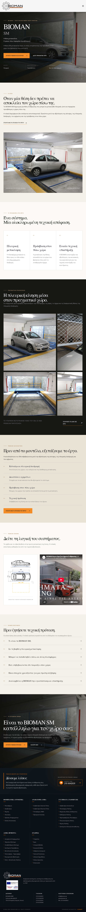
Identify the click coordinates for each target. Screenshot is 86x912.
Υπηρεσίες (36, 839)
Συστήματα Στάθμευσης (68, 800)
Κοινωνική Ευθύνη (38, 848)
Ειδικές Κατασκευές (10, 820)
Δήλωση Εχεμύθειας (39, 857)
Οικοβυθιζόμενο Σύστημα (12, 845)
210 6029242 (39, 902)
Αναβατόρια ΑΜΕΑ (39, 800)
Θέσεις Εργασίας (38, 860)
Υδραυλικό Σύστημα (10, 842)
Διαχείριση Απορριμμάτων (12, 839)
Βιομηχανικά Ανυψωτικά (13, 800)
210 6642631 (39, 896)
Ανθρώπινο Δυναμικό (39, 851)
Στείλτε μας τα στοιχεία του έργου (15, 123)
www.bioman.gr (62, 898)
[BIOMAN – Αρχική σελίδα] (12, 881)
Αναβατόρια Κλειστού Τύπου (41, 809)
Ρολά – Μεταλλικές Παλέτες (13, 860)
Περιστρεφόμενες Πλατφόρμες (68, 817)
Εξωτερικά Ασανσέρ (38, 814)
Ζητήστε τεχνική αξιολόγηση (16, 55)
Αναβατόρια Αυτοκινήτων (67, 806)
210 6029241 (39, 900)
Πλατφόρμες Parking (65, 809)
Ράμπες (7, 811)
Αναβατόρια (8, 809)
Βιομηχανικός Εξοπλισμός (12, 857)
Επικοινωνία (36, 863)
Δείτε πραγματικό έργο (41, 55)
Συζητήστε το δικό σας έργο (72, 423)
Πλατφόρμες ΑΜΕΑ (38, 811)
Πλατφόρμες (8, 806)
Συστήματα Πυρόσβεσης (12, 848)
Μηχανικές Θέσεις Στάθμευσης (68, 811)
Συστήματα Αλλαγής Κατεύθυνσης (69, 826)
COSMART (79, 909)
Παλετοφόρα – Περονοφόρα (12, 854)
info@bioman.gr (62, 896)
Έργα (34, 842)
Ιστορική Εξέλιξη (38, 845)
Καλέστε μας (36, 745)
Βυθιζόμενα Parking (65, 814)
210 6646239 (40, 898)
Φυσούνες (7, 814)
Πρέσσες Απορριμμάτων (11, 817)
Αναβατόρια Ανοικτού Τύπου (41, 806)
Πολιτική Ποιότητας (39, 854)
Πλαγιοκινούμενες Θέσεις (67, 820)
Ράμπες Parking (64, 823)
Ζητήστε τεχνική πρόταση (15, 745)
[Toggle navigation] (70, 6)
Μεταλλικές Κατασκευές (12, 851)
